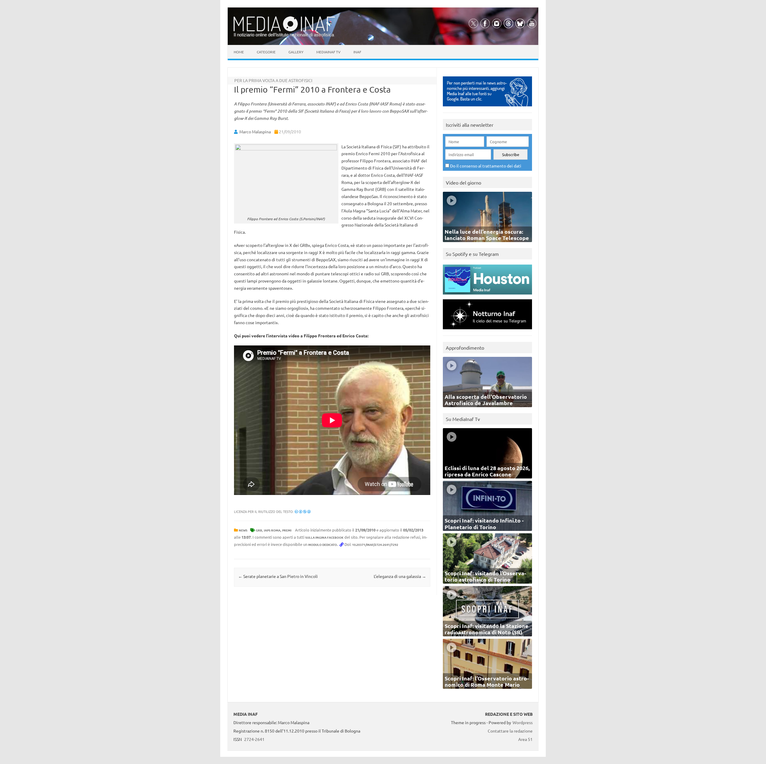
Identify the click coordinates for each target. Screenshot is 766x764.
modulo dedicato (322, 544)
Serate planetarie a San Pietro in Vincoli (278, 576)
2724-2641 (254, 739)
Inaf (357, 51)
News (243, 530)
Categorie (266, 51)
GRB (259, 530)
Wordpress (523, 722)
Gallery (295, 51)
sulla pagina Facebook (324, 537)
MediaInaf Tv (328, 51)
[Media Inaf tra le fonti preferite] (487, 107)
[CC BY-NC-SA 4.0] (303, 511)
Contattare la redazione (510, 730)
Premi (286, 530)
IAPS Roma (272, 530)
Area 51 (525, 739)
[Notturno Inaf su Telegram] (487, 330)
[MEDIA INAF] (284, 30)
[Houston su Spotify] (487, 295)
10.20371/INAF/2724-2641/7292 (375, 544)
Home (239, 51)
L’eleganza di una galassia (400, 576)
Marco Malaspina (255, 131)
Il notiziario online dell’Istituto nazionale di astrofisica (284, 34)
